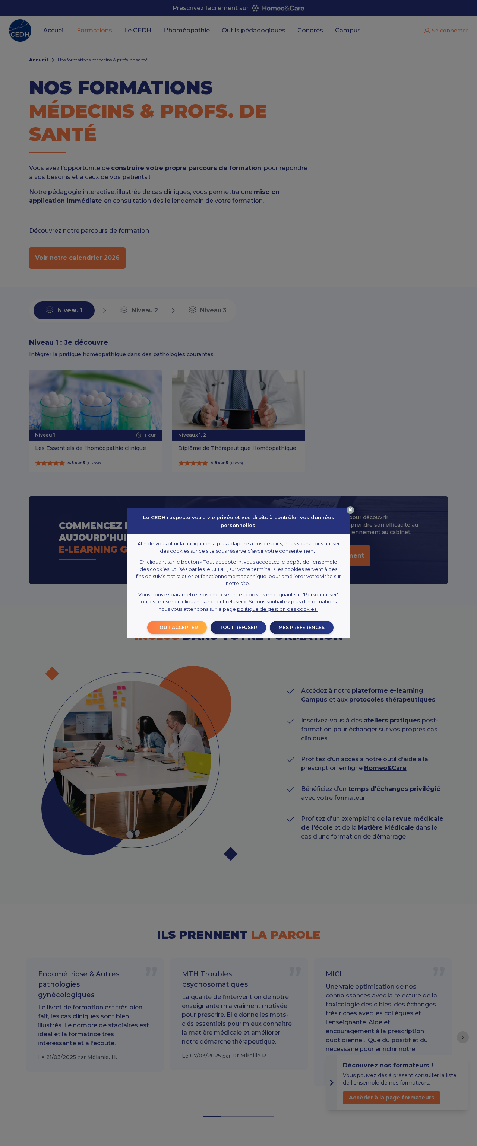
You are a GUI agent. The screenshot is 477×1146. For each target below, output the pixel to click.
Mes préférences (302, 627)
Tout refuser (238, 627)
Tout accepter (177, 627)
